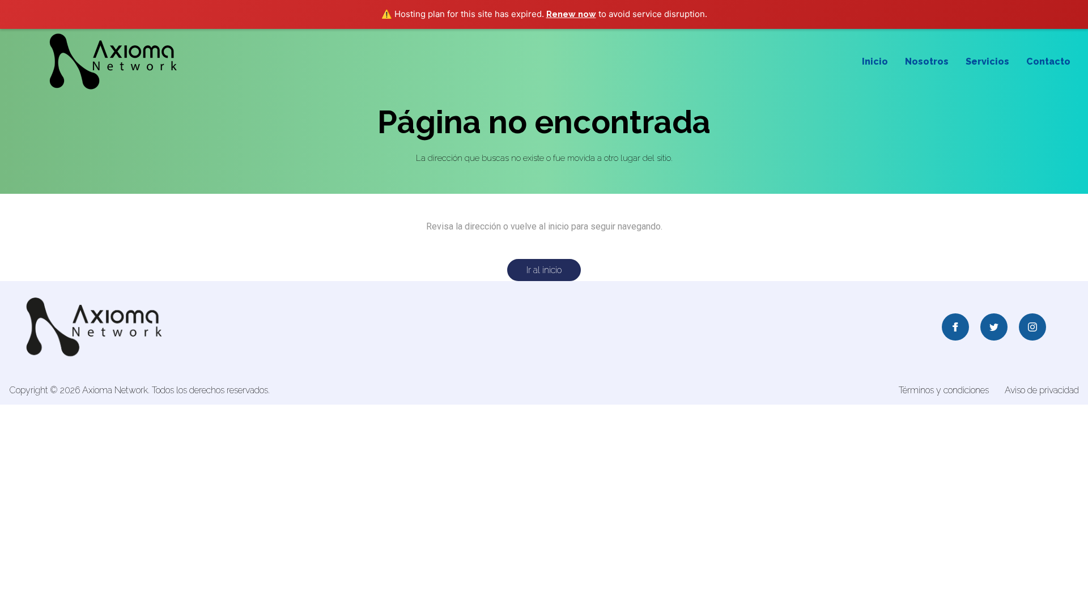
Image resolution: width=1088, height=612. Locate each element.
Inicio (875, 61)
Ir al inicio (544, 270)
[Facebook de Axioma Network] (955, 328)
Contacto (1048, 61)
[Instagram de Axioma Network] (1032, 328)
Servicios (987, 61)
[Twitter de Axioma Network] (994, 328)
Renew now (571, 14)
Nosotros (927, 61)
